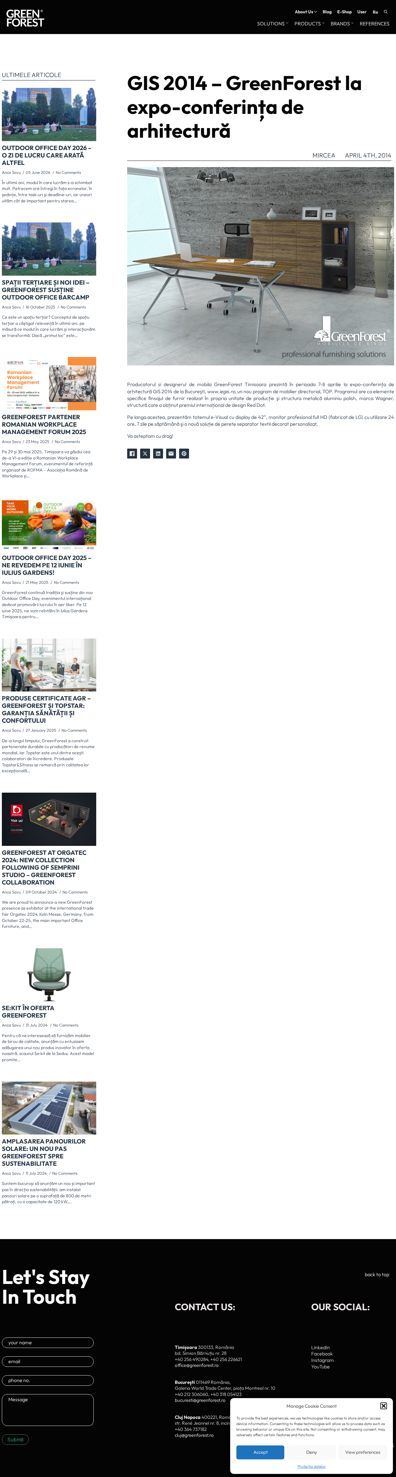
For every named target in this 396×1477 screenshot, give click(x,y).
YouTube (320, 1366)
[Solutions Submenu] (286, 24)
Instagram (322, 1360)
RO (375, 12)
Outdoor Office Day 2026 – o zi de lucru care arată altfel (46, 155)
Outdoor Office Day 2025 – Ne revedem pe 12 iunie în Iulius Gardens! (46, 565)
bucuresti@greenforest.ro (200, 1400)
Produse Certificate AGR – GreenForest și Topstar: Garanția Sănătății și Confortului (46, 709)
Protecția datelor (312, 1466)
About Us (304, 12)
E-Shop (344, 12)
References (375, 24)
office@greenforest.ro (197, 1365)
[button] (384, 1406)
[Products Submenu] (323, 24)
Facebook (322, 1353)
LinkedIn (320, 1347)
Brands (340, 24)
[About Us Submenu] (315, 12)
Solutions (271, 24)
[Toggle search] (386, 11)
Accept (260, 1452)
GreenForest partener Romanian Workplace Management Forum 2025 (44, 424)
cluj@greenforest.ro (194, 1435)
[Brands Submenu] (352, 24)
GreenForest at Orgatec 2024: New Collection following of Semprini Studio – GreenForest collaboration (44, 867)
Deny (311, 1452)
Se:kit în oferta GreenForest (28, 1011)
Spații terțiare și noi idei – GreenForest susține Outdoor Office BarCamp (45, 290)
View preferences (362, 1452)
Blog (327, 12)
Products (308, 24)
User (362, 12)
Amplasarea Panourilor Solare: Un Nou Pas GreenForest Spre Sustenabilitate (44, 1152)
